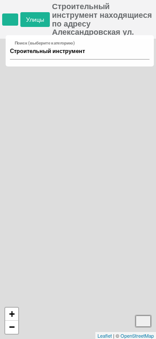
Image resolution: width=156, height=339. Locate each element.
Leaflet (105, 335)
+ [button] (12, 314)
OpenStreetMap (137, 335)
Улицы (35, 19)
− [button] (12, 327)
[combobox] (75, 51)
